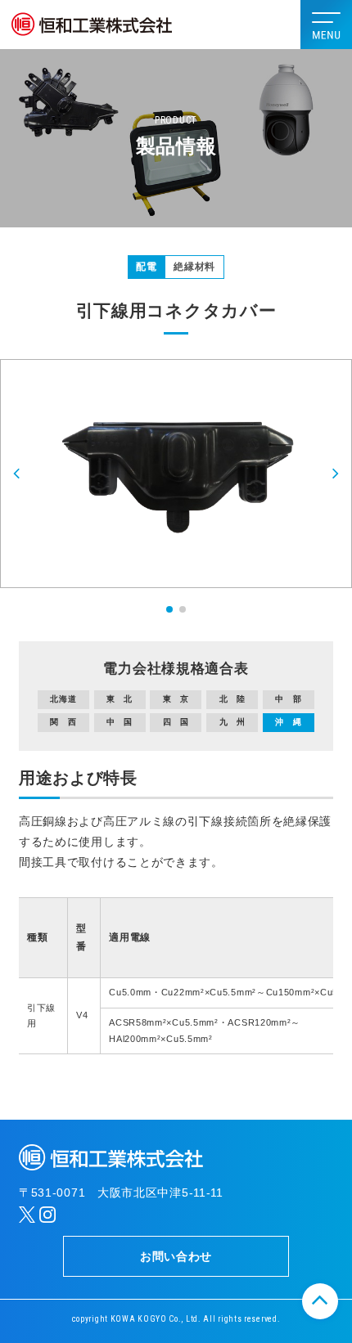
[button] (17, 473)
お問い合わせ (176, 1256)
